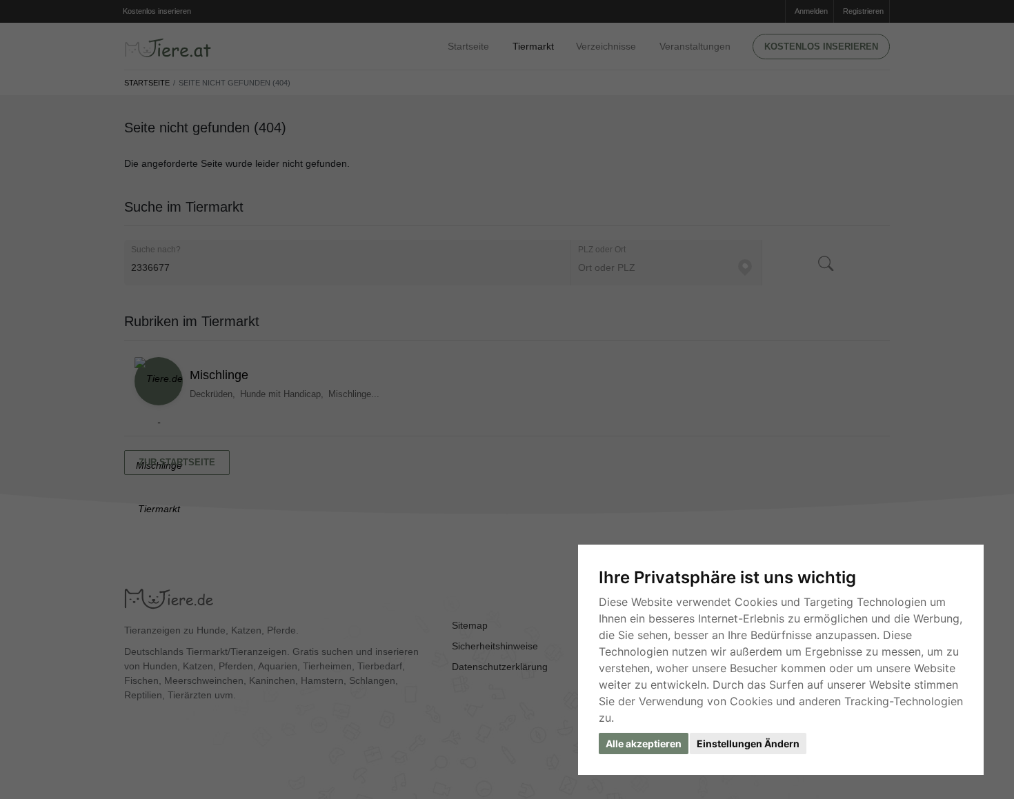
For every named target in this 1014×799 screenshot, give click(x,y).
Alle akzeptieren (644, 743)
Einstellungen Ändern (748, 743)
